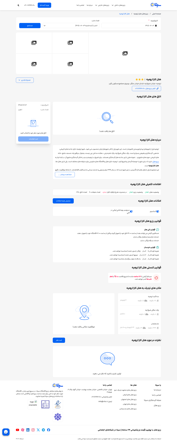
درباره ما (90, 5)
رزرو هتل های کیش (129, 394)
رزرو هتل (156, 161)
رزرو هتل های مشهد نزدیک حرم (125, 390)
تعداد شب (95, 20)
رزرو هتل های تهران (129, 404)
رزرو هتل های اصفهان (128, 399)
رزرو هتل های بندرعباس (127, 408)
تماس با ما (80, 5)
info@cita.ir (103, 401)
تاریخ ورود (153, 20)
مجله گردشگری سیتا (152, 400)
